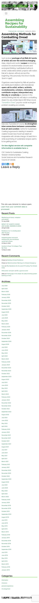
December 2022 (6, 403)
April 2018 (4, 561)
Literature (4, 583)
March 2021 (5, 461)
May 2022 (4, 423)
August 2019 (5, 517)
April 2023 (5, 391)
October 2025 (6, 306)
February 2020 (6, 499)
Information (5, 580)
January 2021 (6, 467)
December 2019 (6, 505)
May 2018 (4, 558)
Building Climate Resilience (15, 260)
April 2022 (4, 426)
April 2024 (5, 356)
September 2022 (6, 411)
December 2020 (6, 470)
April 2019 (4, 529)
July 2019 (4, 520)
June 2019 (5, 523)
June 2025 (5, 318)
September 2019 (6, 514)
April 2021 (4, 458)
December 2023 (6, 367)
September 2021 (6, 444)
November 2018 (6, 543)
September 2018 (6, 549)
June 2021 (5, 452)
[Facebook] (3, 164)
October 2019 (5, 511)
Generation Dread (8, 103)
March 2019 (5, 532)
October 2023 (6, 373)
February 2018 (6, 567)
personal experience (7, 586)
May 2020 (5, 491)
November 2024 (6, 335)
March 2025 (5, 324)
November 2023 (6, 370)
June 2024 (5, 350)
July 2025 (4, 315)
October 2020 (6, 476)
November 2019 (6, 508)
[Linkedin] (8, 164)
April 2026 (4, 288)
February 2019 (6, 535)
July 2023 (4, 382)
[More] (13, 164)
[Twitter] (5, 164)
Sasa (3, 266)
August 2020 (5, 482)
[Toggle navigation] (6, 13)
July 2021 (4, 450)
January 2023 (6, 400)
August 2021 (5, 447)
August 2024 (5, 344)
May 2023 (5, 388)
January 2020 (6, 502)
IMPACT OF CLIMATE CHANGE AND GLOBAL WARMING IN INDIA (11, 225)
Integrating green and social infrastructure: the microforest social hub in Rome (10, 239)
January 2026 (6, 297)
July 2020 (4, 485)
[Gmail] (10, 164)
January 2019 (6, 537)
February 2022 (6, 429)
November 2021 (6, 438)
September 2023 (6, 376)
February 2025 (6, 326)
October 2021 (5, 441)
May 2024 (5, 353)
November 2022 (6, 406)
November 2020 (6, 473)
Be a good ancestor (22, 270)
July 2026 (4, 285)
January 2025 (6, 329)
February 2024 (6, 362)
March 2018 (5, 564)
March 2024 (5, 359)
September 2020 (6, 479)
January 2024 (6, 365)
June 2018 (5, 555)
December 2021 (6, 435)
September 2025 (6, 309)
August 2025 (5, 312)
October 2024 (6, 338)
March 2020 (5, 496)
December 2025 (6, 300)
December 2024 (6, 332)
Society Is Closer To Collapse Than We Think (12, 247)
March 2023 (5, 394)
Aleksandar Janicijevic (16, 31)
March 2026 (5, 291)
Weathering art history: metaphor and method (11, 218)
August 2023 (5, 379)
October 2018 (5, 546)
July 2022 (4, 417)
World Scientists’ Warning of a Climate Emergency (21, 263)
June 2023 (5, 385)
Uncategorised (6, 589)
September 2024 (6, 341)
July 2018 (4, 552)
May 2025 (4, 321)
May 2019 (4, 526)
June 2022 (5, 420)
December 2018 (6, 540)
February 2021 (6, 464)
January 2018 (6, 570)
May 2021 (4, 455)
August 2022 (5, 414)
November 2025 (6, 303)
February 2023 (6, 397)
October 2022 (6, 409)
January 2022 (6, 432)
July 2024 (4, 347)
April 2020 (5, 493)
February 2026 (6, 294)
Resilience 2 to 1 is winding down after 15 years (11, 231)
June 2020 (5, 488)
